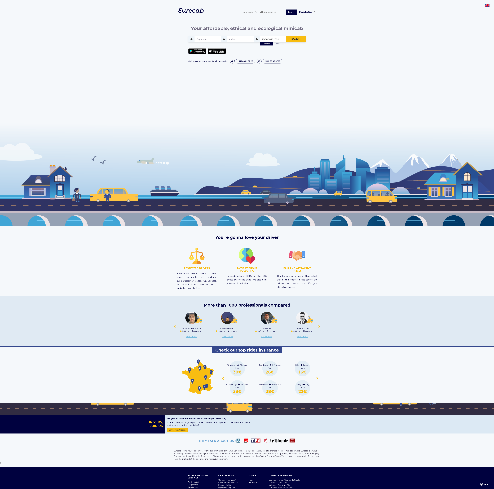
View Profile (202, 336)
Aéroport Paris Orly (278, 482)
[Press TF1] (257, 441)
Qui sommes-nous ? (227, 480)
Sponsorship (269, 12)
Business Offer (194, 482)
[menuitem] (249, 9)
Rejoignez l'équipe (226, 488)
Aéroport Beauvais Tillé (279, 485)
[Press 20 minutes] (239, 441)
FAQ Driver (193, 487)
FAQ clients (193, 485)
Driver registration (177, 430)
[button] (175, 327)
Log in (291, 12)
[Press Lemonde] (278, 441)
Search (295, 39)
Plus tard (266, 44)
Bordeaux (253, 482)
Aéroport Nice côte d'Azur (281, 488)
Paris (251, 480)
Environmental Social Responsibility (228, 483)
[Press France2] (266, 441)
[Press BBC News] (292, 441)
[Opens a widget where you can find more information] (484, 484)
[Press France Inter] (247, 441)
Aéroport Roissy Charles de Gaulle (284, 480)
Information (249, 12)
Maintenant (279, 44)
